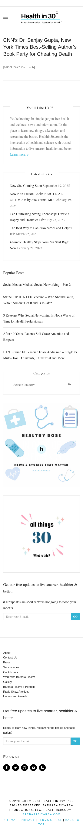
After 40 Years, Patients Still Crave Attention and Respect (36, 336)
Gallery (7, 681)
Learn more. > (19, 154)
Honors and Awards (15, 696)
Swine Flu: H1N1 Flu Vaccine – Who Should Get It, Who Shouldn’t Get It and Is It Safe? (38, 300)
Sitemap (11, 819)
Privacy (28, 819)
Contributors (10, 672)
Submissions (11, 667)
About (6, 652)
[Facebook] (6, 767)
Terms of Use (50, 819)
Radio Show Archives (16, 691)
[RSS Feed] (42, 767)
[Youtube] (33, 767)
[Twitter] (15, 767)
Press (6, 662)
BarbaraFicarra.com (41, 814)
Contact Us (10, 657)
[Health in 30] (41, 16)
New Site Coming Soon (26, 185)
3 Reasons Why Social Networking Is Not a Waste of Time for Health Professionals (38, 318)
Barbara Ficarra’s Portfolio (19, 686)
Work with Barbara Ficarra (19, 677)
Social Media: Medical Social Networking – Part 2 (37, 284)
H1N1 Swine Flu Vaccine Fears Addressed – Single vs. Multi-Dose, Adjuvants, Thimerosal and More (40, 355)
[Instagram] (24, 767)
